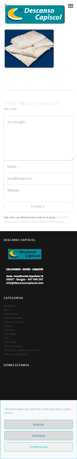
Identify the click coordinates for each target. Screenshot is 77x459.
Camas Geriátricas (13, 321)
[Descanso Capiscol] (34, 14)
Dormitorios (10, 333)
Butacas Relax (11, 313)
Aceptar (38, 424)
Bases (7, 309)
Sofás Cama (10, 341)
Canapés (8, 325)
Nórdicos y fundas (13, 346)
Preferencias (39, 447)
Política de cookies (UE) (16, 354)
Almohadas (10, 305)
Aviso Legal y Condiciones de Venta (22, 350)
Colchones (9, 329)
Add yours (10, 109)
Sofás (6, 338)
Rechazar (38, 435)
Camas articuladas (13, 317)
